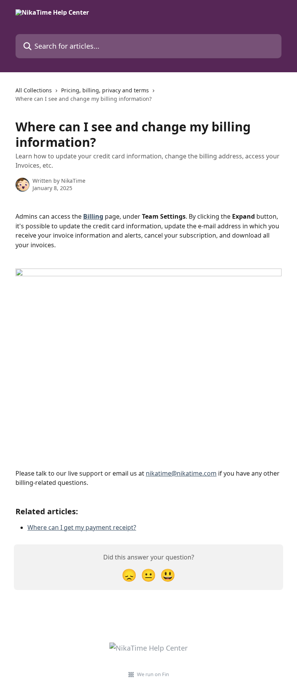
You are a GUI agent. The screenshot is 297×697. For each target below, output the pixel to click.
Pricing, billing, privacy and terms (105, 90)
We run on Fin (153, 674)
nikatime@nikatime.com (181, 473)
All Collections (33, 90)
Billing (93, 216)
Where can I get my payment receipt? (81, 527)
